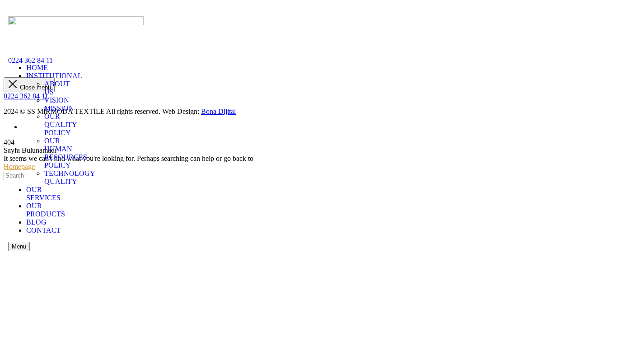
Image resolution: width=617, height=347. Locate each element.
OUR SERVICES (43, 194)
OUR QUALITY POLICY (60, 124)
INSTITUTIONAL (54, 76)
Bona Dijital (218, 111)
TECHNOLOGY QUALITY (69, 177)
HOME (37, 67)
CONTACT (43, 230)
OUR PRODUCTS (45, 210)
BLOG (36, 222)
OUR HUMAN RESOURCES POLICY (65, 153)
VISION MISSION (59, 104)
